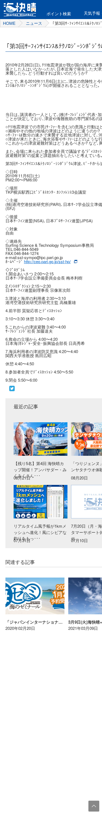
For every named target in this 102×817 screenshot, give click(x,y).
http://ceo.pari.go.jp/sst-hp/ (47, 261)
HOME (9, 23)
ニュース (34, 23)
